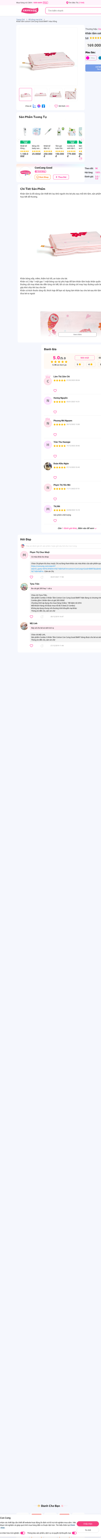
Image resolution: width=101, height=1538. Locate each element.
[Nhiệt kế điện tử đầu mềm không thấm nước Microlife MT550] (48, 131)
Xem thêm (77, 334)
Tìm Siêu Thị (76, 3)
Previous (20, 142)
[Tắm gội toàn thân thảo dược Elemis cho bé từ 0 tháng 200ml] (59, 131)
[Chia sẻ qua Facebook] (43, 106)
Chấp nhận (87, 1524)
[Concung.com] (29, 10)
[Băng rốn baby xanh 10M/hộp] (36, 131)
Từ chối (88, 1530)
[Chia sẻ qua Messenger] (39, 106)
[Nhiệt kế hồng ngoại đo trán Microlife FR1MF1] (24, 131)
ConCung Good (43, 167)
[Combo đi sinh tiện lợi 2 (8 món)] (71, 131)
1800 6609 (37, 3)
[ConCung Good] (25, 173)
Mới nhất (85, 358)
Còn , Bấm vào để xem (76, 528)
